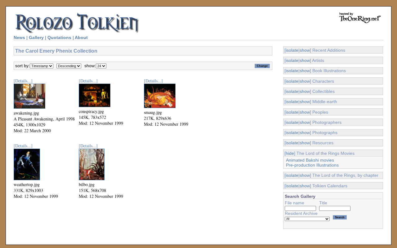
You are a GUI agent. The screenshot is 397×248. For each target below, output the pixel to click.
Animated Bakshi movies (310, 160)
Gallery (36, 37)
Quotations (59, 37)
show (305, 50)
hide (290, 153)
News (19, 37)
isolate (292, 50)
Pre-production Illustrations (312, 165)
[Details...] (23, 81)
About (81, 37)
